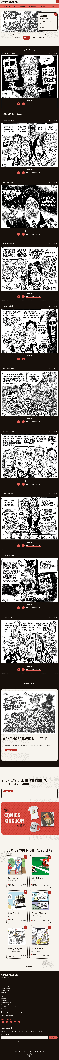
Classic (34, 920)
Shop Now (8, 791)
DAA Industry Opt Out (6, 1002)
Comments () (30, 100)
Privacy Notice (13, 1043)
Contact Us (3, 998)
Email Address (5, 1035)
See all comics (28, 966)
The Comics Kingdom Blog (7, 986)
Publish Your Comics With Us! (8, 1015)
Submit (53, 1037)
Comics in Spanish (5, 988)
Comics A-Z (3, 982)
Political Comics (5, 990)
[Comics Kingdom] (9, 975)
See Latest (30, 49)
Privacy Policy (4, 1000)
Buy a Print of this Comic (33, 104)
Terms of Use (4, 1008)
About (2, 996)
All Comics (3, 992)
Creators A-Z (4, 984)
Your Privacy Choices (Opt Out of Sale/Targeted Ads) (14, 1012)
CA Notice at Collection (6, 1004)
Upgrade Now (11, 750)
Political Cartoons (12, 885)
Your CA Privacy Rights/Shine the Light (10, 1006)
